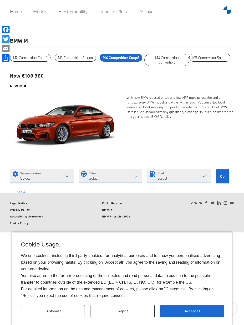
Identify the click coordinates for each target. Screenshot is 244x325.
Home (16, 12)
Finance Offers (113, 12)
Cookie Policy (19, 223)
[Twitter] (5, 39)
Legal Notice (18, 203)
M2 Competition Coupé (30, 57)
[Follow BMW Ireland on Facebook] (206, 203)
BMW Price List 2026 (116, 216)
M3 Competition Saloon (75, 57)
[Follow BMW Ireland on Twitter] (213, 203)
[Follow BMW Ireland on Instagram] (226, 203)
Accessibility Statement (26, 216)
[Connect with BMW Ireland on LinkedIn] (219, 203)
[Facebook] (5, 29)
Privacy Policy (20, 210)
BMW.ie (107, 210)
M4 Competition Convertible (167, 59)
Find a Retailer (112, 203)
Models (40, 12)
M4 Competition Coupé (121, 57)
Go (222, 176)
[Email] (5, 48)
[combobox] (42, 175)
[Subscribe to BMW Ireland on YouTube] (232, 203)
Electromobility (73, 12)
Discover (146, 12)
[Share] (5, 58)
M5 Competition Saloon (209, 57)
